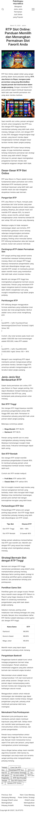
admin (24, 25)
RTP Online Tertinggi (18, 773)
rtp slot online (18, 775)
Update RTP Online (14, 783)
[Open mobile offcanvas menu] (33, 9)
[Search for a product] (3, 9)
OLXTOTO (19, 810)
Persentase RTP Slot (16, 770)
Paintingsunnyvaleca (18, 2)
